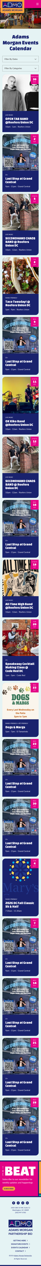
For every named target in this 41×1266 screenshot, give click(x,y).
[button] (20, 59)
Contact (19, 1251)
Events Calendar (19, 1247)
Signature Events (19, 1244)
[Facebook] (13, 1202)
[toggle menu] (37, 4)
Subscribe (9, 1188)
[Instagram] (22, 1202)
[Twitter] (18, 1202)
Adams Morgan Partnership (23, 1256)
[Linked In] (27, 1202)
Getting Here (19, 1240)
